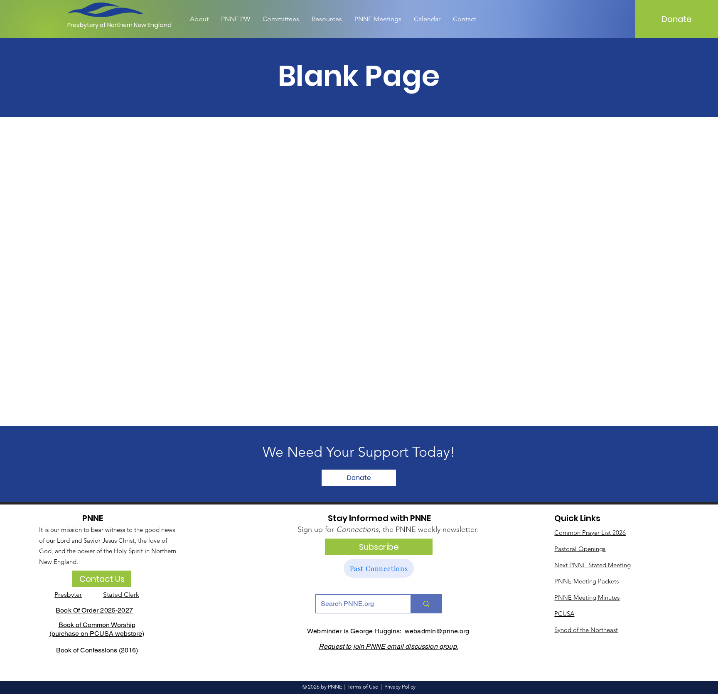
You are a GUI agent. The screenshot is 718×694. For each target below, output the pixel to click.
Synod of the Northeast (586, 630)
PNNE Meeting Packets (586, 581)
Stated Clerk (121, 594)
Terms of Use (362, 687)
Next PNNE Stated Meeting (592, 565)
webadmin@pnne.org (437, 631)
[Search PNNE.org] (426, 604)
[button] (359, 478)
